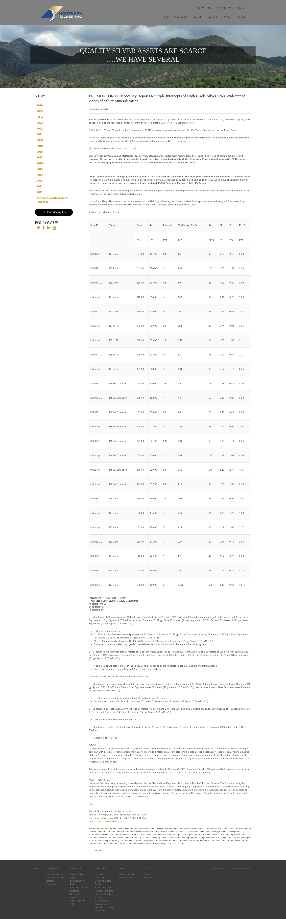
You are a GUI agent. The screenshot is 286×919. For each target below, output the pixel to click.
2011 (40, 192)
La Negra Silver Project (77, 896)
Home (166, 17)
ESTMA (98, 897)
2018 (40, 151)
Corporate (181, 17)
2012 (40, 186)
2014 (40, 174)
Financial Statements (104, 891)
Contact (240, 17)
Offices (147, 874)
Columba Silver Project (77, 876)
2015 (40, 169)
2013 (40, 180)
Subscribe (148, 877)
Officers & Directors (54, 874)
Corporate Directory (54, 877)
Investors (212, 17)
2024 (40, 117)
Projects (197, 17)
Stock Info (99, 874)
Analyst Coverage (103, 887)
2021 (40, 134)
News (227, 17)
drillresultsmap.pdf (125, 148)
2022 (40, 128)
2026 (40, 105)
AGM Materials (101, 901)
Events (98, 884)
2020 (40, 140)
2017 (40, 157)
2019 (40, 146)
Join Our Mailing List (54, 212)
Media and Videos (103, 881)
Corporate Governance (51, 882)
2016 (40, 163)
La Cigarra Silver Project (77, 882)
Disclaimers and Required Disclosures (104, 906)
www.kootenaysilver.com (109, 821)
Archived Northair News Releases (52, 200)
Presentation (100, 877)
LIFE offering (100, 911)
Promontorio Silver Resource (78, 889)
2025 (40, 111)
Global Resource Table (77, 902)
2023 (40, 122)
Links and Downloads (104, 894)
